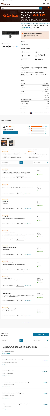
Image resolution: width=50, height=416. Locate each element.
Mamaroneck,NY (40, 294)
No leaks (4, 186)
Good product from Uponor (8, 232)
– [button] (48, 48)
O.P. (38, 247)
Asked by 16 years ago (6, 406)
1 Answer (45, 347)
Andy (38, 170)
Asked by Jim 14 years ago (7, 373)
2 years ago (39, 203)
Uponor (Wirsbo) (27, 27)
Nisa (38, 262)
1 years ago (39, 188)
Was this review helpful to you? (8, 177)
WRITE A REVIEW (10, 132)
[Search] (40, 8)
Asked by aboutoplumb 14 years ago (9, 362)
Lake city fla (39, 310)
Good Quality (5, 216)
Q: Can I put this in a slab (8, 371)
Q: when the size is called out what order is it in (13, 359)
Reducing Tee (5, 170)
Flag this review (28, 177)
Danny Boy (39, 186)
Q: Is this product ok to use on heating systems (13, 393)
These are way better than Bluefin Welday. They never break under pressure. (17, 187)
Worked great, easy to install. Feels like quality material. (13, 264)
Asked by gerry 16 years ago (8, 395)
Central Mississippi (40, 171)
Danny (38, 216)
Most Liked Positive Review (7, 149)
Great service (5, 201)
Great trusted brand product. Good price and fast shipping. (13, 218)
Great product (5, 203)
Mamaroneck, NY (40, 279)
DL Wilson (39, 278)
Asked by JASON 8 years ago (8, 351)
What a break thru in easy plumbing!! (10, 153)
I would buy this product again (9, 309)
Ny (37, 202)
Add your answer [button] (6, 353)
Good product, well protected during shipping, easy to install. (14, 280)
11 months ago (39, 173)
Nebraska (38, 233)
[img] (12, 126)
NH (37, 187)
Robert (38, 308)
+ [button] (48, 113)
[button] (24, 29)
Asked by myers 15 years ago (8, 384)
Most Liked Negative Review (34, 149)
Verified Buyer (40, 174)
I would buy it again (32, 153)
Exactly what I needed (7, 262)
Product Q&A (4, 333)
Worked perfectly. (6, 249)
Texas (38, 264)
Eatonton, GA (39, 248)
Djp (37, 201)
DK (37, 232)
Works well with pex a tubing (8, 310)
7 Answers (45, 360)
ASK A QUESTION (41, 334)
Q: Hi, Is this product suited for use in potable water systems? (16, 404)
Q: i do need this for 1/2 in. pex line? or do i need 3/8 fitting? (15, 382)
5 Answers (45, 371)
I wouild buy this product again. (9, 247)
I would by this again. (7, 278)
